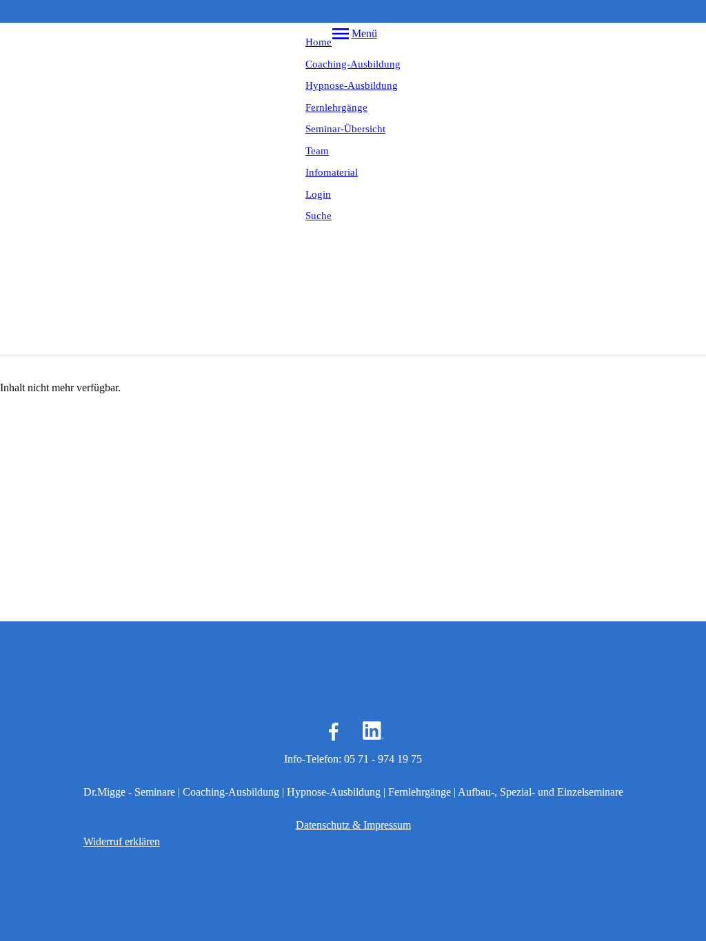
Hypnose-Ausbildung (351, 85)
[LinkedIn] (372, 731)
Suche (318, 215)
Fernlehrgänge (336, 107)
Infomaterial (331, 172)
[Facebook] (333, 731)
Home (318, 42)
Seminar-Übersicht (345, 128)
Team (317, 150)
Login (318, 194)
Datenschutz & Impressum (353, 825)
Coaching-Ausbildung (353, 64)
